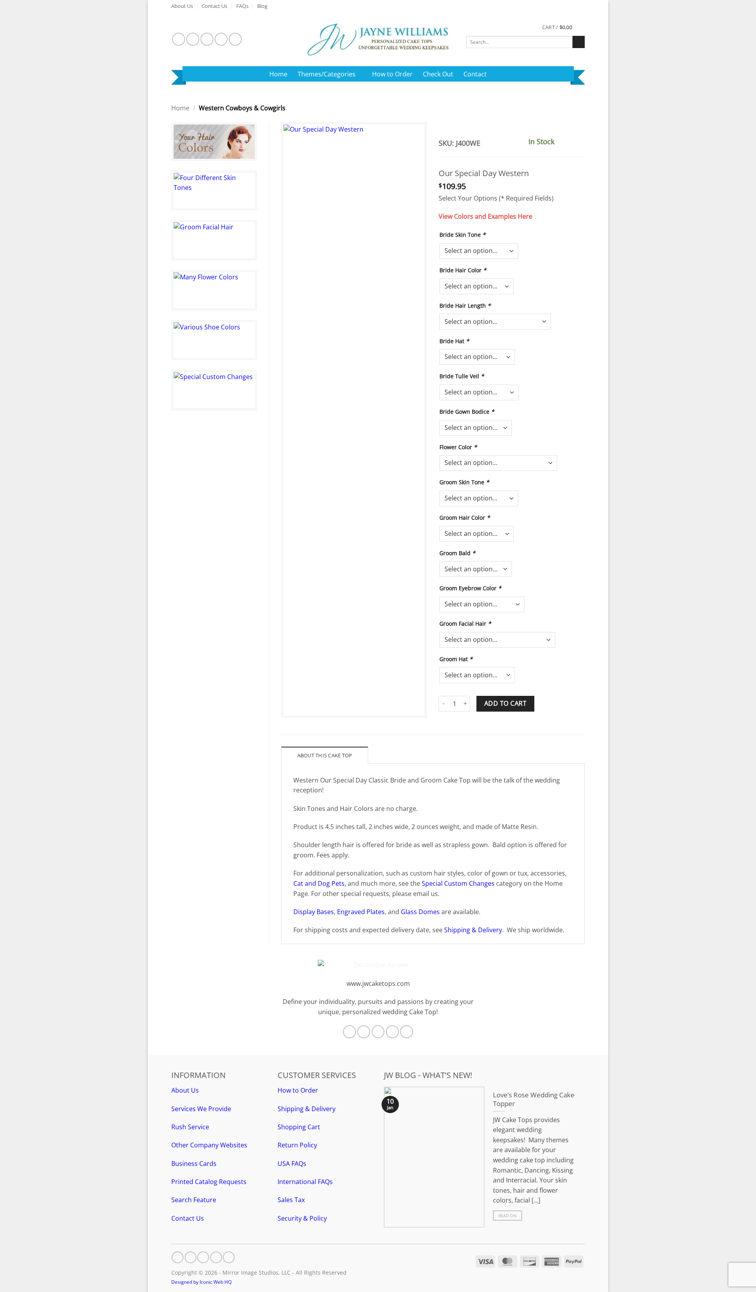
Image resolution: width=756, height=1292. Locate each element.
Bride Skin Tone (462, 234)
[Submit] (579, 42)
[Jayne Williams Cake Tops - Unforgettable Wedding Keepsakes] (378, 39)
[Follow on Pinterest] (221, 39)
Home (278, 74)
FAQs (242, 5)
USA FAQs (292, 1163)
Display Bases (313, 911)
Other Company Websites (209, 1145)
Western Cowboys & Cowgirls (242, 108)
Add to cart (505, 703)
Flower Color (458, 447)
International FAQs (305, 1181)
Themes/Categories (327, 74)
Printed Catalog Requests (208, 1181)
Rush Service (190, 1127)
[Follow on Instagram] (192, 39)
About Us (182, 5)
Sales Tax (291, 1199)
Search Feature (193, 1199)
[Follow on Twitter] (206, 39)
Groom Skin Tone (464, 482)
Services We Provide (201, 1108)
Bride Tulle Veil (461, 376)
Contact (475, 74)
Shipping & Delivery (473, 930)
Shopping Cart (299, 1127)
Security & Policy (302, 1218)
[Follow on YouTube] (235, 39)
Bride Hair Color (462, 270)
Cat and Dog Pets (319, 883)
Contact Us (214, 5)
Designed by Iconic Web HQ (201, 1282)
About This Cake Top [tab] (324, 755)
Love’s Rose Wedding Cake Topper (533, 1099)
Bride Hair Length (465, 305)
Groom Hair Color (464, 517)
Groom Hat (455, 659)
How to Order (392, 74)
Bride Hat (454, 341)
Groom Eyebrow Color (470, 588)
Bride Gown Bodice (466, 411)
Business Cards (194, 1163)
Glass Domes (420, 911)
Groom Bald (457, 553)
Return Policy (297, 1145)
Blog (262, 5)
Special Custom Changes (458, 883)
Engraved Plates (361, 911)
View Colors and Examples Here (485, 216)
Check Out (438, 74)
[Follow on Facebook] (178, 39)
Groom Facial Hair (465, 623)
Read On (507, 1215)
